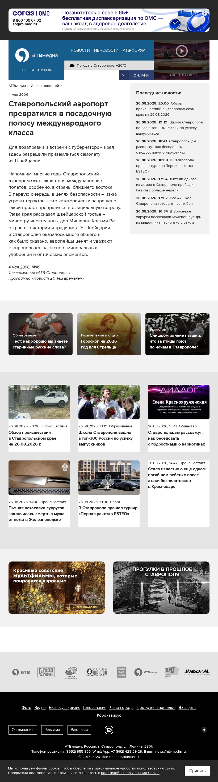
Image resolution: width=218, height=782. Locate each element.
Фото (26, 707)
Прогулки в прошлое (156, 707)
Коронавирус (109, 715)
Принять (197, 770)
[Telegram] (145, 729)
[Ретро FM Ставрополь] (71, 672)
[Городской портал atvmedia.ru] (147, 672)
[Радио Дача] (121, 672)
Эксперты (187, 707)
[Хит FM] (172, 672)
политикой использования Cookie (130, 773)
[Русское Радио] (46, 672)
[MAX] (169, 729)
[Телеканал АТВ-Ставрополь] (21, 672)
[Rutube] (192, 729)
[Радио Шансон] (96, 672)
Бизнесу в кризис (64, 707)
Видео (40, 707)
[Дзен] (204, 729)
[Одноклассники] (157, 729)
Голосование (94, 707)
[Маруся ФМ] (197, 672)
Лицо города (121, 707)
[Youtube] (180, 729)
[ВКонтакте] (134, 729)
